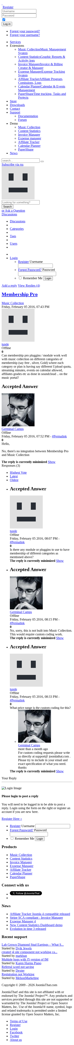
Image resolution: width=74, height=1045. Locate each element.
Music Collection (13, 303)
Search (7, 206)
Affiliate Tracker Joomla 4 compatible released (40, 914)
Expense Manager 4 (23, 921)
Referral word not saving (18, 967)
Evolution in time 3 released (28, 928)
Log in (6, 24)
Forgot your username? (25, 35)
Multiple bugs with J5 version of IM (25, 959)
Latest (14, 476)
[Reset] (42, 161)
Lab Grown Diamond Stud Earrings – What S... (33, 944)
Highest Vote (18, 472)
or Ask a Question (13, 210)
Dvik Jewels (24, 948)
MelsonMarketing (27, 978)
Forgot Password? (30, 269)
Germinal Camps (29, 745)
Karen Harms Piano (28, 963)
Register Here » (12, 819)
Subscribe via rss (12, 164)
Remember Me (32, 278)
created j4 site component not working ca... (29, 952)
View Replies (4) (29, 285)
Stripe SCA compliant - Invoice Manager (36, 917)
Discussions (9, 214)
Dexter (20, 970)
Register (8, 7)
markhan (21, 955)
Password (48, 269)
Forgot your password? (25, 31)
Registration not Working (18, 974)
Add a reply (9, 285)
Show (52, 462)
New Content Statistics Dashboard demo (36, 925)
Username (36, 261)
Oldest (14, 480)
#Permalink (59, 436)
